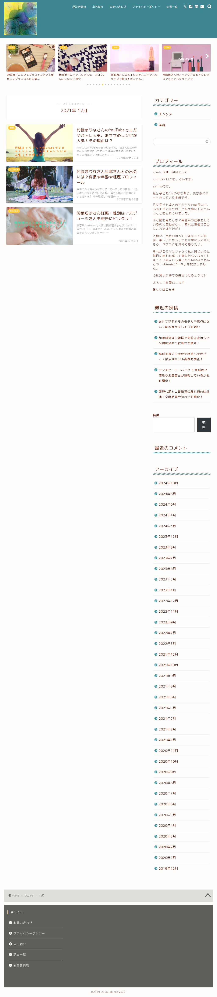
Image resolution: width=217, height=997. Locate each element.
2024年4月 (167, 515)
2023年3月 (167, 579)
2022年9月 (167, 622)
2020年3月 (167, 836)
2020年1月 (167, 857)
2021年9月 (167, 676)
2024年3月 (167, 526)
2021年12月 (168, 654)
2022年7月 (167, 633)
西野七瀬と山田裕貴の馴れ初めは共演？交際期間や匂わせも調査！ (184, 394)
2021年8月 (167, 686)
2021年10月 (168, 665)
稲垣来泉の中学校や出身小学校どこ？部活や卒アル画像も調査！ (182, 356)
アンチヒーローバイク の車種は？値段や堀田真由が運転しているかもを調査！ (184, 375)
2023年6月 (167, 569)
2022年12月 (168, 601)
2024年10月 (168, 483)
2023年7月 (167, 558)
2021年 (29, 895)
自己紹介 (97, 6)
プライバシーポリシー (146, 6)
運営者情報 (79, 6)
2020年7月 (167, 793)
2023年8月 (167, 547)
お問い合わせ (118, 6)
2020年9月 (167, 772)
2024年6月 (167, 504)
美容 (162, 125)
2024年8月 (167, 494)
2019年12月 (168, 868)
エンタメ (165, 114)
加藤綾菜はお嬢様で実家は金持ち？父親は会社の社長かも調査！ (184, 340)
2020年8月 (167, 783)
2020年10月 (168, 761)
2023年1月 (167, 590)
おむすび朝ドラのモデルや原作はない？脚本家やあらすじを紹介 (184, 324)
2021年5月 (167, 708)
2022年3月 (167, 643)
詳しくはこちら (164, 289)
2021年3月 (167, 718)
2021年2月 (167, 729)
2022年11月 (168, 611)
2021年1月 (167, 740)
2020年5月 (167, 815)
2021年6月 (167, 697)
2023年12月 (168, 536)
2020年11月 (168, 750)
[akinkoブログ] (20, 35)
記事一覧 (172, 6)
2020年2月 (167, 847)
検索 (156, 415)
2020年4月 (167, 825)
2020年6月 (167, 804)
